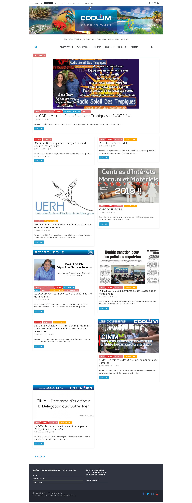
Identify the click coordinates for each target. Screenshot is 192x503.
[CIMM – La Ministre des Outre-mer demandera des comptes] (128, 320)
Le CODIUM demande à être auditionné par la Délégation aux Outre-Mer (60, 427)
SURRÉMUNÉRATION (71, 290)
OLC (48, 119)
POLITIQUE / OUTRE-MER (113, 143)
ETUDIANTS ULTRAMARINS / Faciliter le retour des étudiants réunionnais (63, 226)
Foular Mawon (66, 47)
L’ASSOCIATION (82, 47)
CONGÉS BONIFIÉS (47, 112)
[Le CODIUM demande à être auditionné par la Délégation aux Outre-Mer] (63, 386)
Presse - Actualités (130, 140)
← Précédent (39, 456)
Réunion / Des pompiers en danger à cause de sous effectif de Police (60, 144)
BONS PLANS (122, 47)
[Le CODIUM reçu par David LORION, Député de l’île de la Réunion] (63, 251)
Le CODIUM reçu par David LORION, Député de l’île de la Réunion (63, 295)
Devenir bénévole (39, 479)
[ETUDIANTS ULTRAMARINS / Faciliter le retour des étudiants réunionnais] (63, 170)
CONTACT (97, 47)
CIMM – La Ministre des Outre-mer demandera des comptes (128, 361)
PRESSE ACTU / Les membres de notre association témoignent (128, 292)
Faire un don (37, 482)
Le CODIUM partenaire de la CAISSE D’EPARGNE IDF (74, 3)
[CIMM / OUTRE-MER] (128, 170)
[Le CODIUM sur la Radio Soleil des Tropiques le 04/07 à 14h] (96, 60)
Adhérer (134, 47)
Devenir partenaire (92, 480)
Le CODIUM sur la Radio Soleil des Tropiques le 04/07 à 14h (83, 115)
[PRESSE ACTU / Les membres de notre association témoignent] (128, 251)
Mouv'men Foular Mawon (72, 112)
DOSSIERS (108, 47)
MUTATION (86, 112)
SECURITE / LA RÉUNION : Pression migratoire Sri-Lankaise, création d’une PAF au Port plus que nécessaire (62, 328)
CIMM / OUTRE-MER (110, 209)
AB (114, 146)
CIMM (37, 112)
